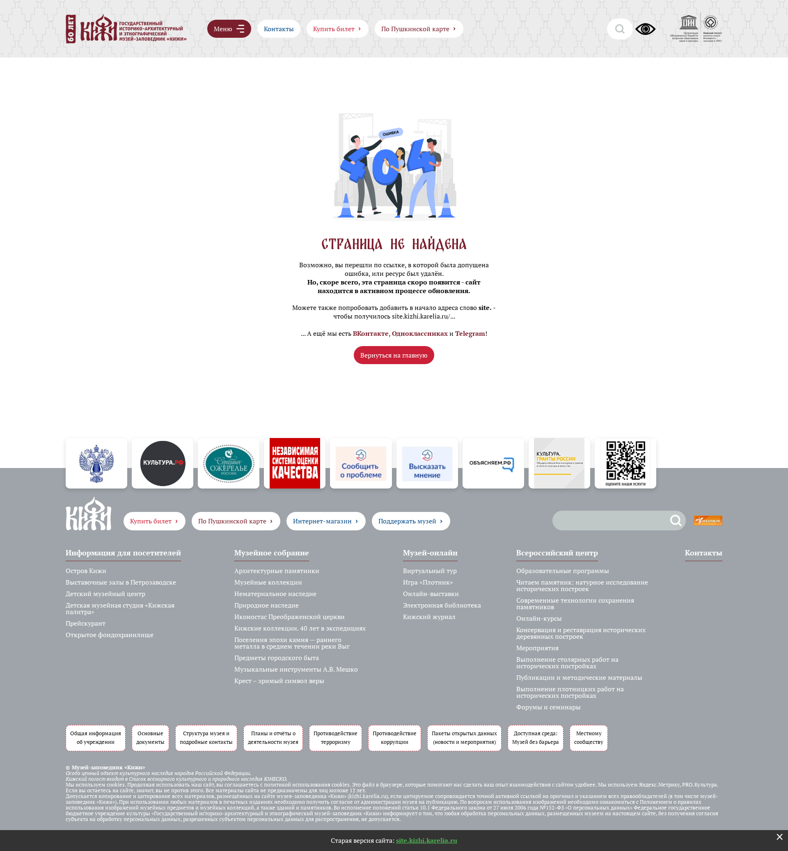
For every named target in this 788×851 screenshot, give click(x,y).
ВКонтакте (371, 333)
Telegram (470, 333)
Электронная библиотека (442, 605)
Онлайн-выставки (431, 593)
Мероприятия (537, 647)
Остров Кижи (86, 570)
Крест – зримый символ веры (279, 680)
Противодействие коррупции (395, 737)
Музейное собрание (271, 552)
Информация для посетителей (123, 552)
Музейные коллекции (268, 582)
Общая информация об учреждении (95, 737)
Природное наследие (266, 605)
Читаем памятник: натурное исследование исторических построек (582, 585)
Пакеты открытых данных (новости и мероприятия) (464, 737)
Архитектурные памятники (276, 570)
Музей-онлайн (430, 552)
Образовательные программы (562, 570)
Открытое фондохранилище (109, 634)
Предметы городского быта (276, 657)
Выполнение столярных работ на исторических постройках (567, 662)
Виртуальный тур (430, 570)
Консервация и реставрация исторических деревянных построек (581, 633)
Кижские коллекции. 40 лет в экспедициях (300, 628)
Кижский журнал (429, 616)
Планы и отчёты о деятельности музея (273, 737)
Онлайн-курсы (539, 618)
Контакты (279, 28)
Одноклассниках (420, 333)
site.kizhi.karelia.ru (426, 840)
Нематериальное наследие (275, 593)
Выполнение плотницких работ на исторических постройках (570, 692)
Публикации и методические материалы (579, 677)
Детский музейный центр (105, 593)
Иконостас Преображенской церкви (289, 616)
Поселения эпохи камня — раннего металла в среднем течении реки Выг (292, 643)
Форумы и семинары (548, 706)
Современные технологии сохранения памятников (575, 603)
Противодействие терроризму (335, 737)
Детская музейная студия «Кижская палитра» (120, 608)
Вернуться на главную (394, 355)
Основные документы (150, 737)
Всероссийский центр (557, 552)
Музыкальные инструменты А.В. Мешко (296, 669)
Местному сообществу (588, 737)
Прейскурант (85, 623)
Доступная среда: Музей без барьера (535, 737)
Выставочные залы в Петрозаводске (121, 582)
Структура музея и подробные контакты (206, 737)
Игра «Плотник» (428, 582)
